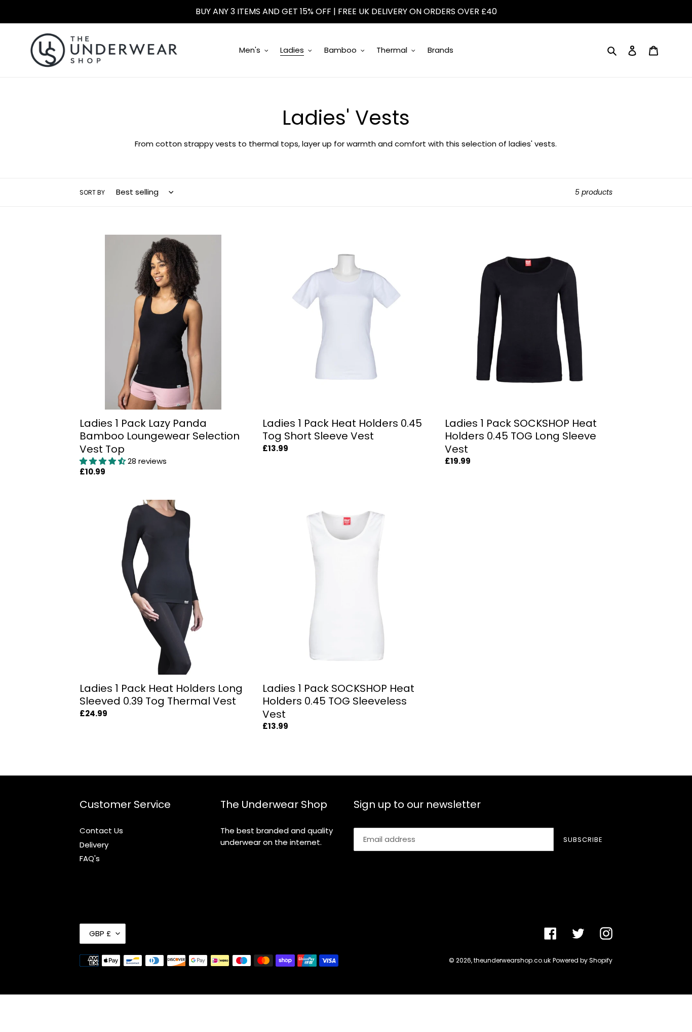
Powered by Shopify (582, 960)
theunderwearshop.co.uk (512, 960)
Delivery (94, 844)
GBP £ (100, 933)
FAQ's (90, 858)
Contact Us (101, 830)
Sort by (92, 192)
